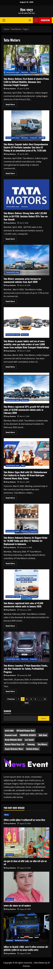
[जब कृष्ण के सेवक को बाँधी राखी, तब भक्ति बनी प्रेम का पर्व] (26, 842)
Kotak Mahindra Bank (13, 739)
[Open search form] (30, 20)
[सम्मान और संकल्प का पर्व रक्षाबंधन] (26, 887)
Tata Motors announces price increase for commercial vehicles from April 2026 (26, 260)
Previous (11, 699)
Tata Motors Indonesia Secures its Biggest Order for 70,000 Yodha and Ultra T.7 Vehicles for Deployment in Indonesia (26, 519)
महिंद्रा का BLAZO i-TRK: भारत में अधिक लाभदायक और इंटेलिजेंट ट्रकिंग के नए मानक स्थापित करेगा (26, 948)
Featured (33, 72)
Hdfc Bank (43, 735)
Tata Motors (42, 744)
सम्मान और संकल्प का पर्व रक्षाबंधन (17, 905)
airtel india (9, 730)
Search (7, 711)
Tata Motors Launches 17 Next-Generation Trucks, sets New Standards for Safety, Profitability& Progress (26, 647)
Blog (23, 466)
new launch (29, 739)
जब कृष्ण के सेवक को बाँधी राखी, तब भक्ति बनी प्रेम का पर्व (25, 863)
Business (24, 72)
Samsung (31, 744)
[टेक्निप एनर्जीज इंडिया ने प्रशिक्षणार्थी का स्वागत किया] (26, 815)
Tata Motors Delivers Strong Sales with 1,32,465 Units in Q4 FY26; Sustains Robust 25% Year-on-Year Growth (26, 194)
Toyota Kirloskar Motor (14, 748)
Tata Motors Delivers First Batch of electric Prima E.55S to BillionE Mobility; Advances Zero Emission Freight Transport (26, 60)
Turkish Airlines (32, 748)
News (6, 815)
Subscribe (45, 20)
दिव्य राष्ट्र (26, 9)
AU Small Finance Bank (26, 730)
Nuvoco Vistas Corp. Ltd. (14, 744)
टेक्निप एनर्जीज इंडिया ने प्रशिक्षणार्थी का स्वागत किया (24, 820)
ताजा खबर (41, 138)
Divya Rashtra (11, 89)
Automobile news (12, 72)
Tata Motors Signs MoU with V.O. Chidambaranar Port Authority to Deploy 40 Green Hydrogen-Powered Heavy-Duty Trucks (26, 453)
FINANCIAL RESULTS (28, 735)
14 (45, 699)
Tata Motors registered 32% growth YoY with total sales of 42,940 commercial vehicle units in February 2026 (26, 388)
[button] (4, 20)
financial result (11, 735)
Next (27, 703)
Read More (11, 105)
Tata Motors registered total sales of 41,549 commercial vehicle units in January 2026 (26, 584)
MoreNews (39, 962)
